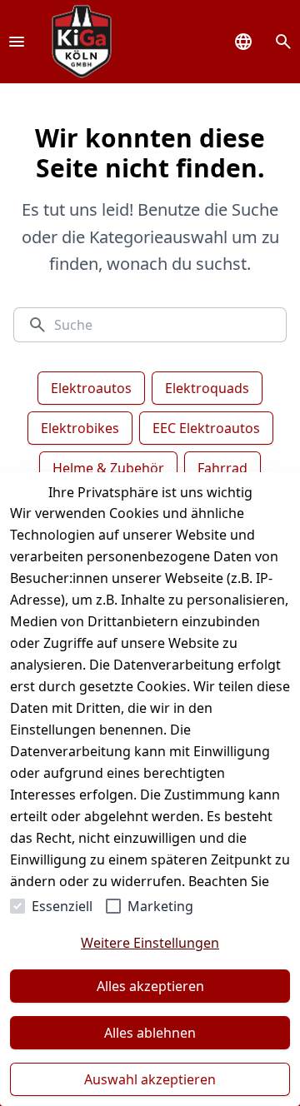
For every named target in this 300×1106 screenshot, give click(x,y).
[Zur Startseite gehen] (81, 41)
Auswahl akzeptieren (150, 1079)
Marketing (160, 906)
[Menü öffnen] (16, 41)
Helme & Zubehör (108, 468)
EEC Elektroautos (206, 428)
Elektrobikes (80, 428)
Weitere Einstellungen (150, 943)
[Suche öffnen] (283, 41)
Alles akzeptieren (150, 986)
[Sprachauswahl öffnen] (243, 41)
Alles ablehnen (150, 1033)
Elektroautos (91, 388)
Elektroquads (207, 388)
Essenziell (62, 906)
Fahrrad (223, 468)
